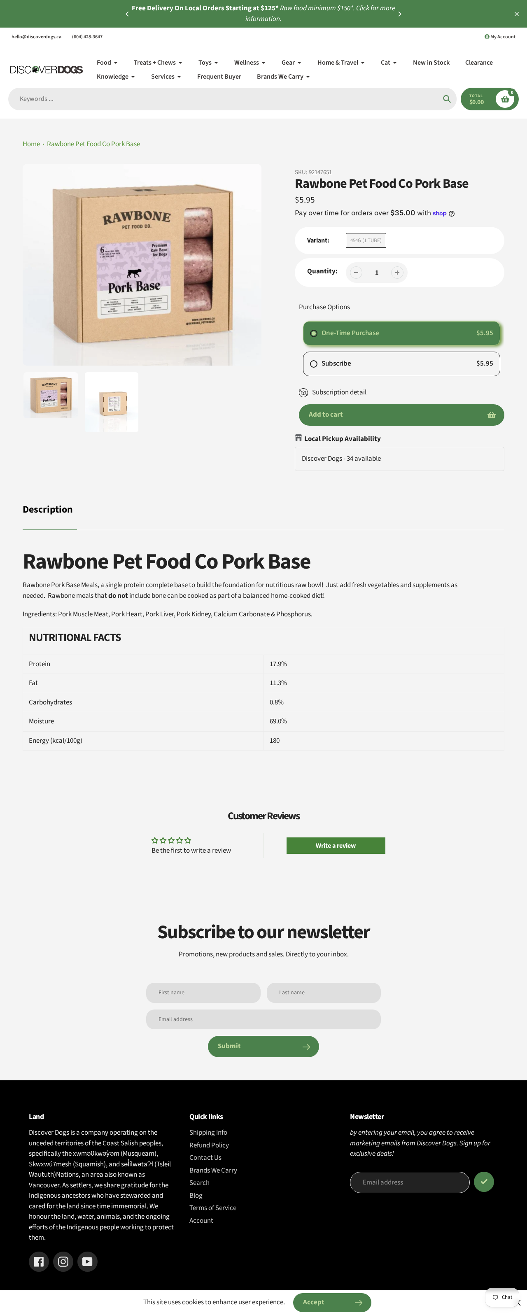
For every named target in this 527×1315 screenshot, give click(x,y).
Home (31, 144)
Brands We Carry (213, 1170)
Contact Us (205, 1158)
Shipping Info (208, 1133)
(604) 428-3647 (87, 36)
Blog (196, 1196)
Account (201, 1221)
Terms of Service (212, 1208)
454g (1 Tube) (366, 240)
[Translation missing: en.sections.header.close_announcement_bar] (517, 14)
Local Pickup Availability (342, 439)
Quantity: (322, 271)
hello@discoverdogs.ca (36, 36)
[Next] (399, 14)
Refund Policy (209, 1145)
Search (199, 1183)
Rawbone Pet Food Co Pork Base (93, 144)
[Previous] (128, 14)
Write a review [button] (336, 845)
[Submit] (484, 1182)
